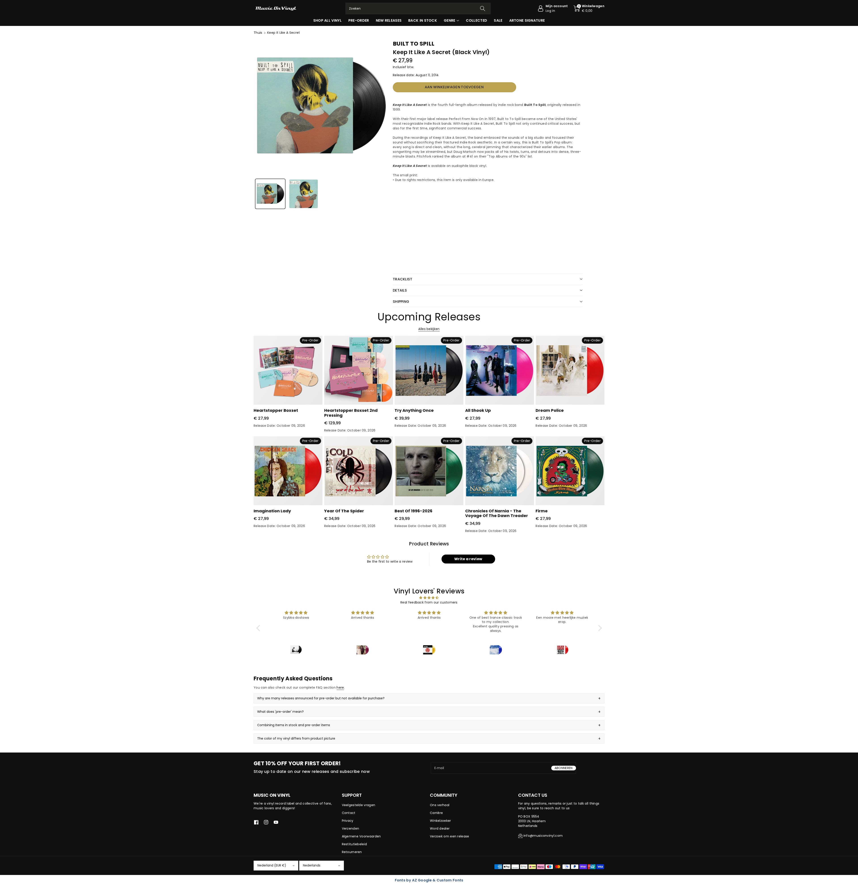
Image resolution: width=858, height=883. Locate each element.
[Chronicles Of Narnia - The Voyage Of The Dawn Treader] (499, 470)
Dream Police (550, 410)
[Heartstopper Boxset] (288, 370)
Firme (542, 511)
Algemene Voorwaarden (361, 836)
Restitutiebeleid (354, 844)
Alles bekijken (429, 329)
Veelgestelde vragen (358, 805)
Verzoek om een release (449, 836)
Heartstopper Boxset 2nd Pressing (351, 413)
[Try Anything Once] (429, 370)
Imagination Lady (272, 511)
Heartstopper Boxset (276, 410)
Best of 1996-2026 (413, 511)
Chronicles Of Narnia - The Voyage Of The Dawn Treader (496, 513)
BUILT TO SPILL (413, 44)
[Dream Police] (570, 370)
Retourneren (352, 852)
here (340, 687)
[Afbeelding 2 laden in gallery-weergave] (303, 194)
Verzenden (350, 828)
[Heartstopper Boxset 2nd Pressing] (358, 370)
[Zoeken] (482, 8)
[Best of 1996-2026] (429, 470)
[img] (429, 597)
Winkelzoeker (440, 820)
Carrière (436, 813)
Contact (348, 813)
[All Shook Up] (499, 370)
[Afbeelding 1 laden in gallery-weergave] (270, 194)
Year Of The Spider (344, 511)
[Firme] (570, 470)
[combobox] (418, 8)
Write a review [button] (468, 558)
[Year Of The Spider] (358, 470)
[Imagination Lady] (288, 470)
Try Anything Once (414, 410)
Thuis (258, 32)
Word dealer (440, 828)
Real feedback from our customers (429, 602)
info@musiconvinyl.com (543, 835)
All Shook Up (478, 410)
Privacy (347, 820)
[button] (589, 8)
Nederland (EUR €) (271, 865)
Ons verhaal (439, 805)
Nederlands (311, 865)
